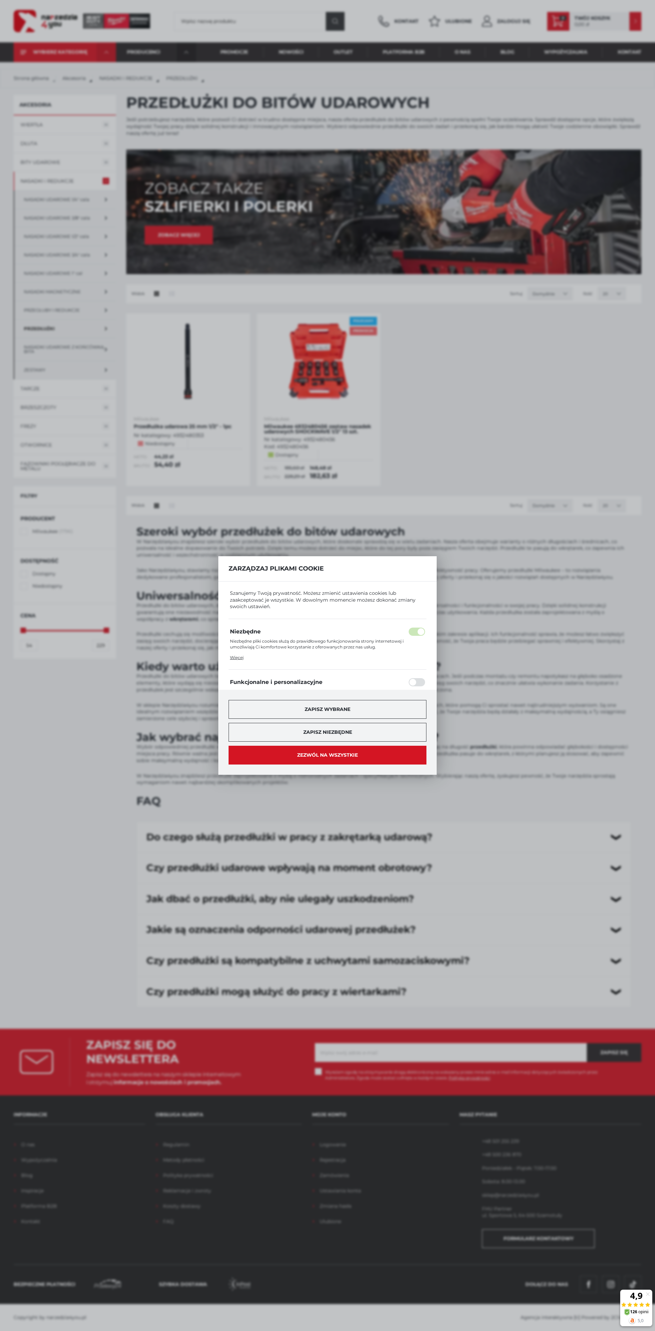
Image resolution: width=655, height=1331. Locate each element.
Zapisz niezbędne (327, 732)
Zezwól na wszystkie (327, 755)
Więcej (237, 657)
